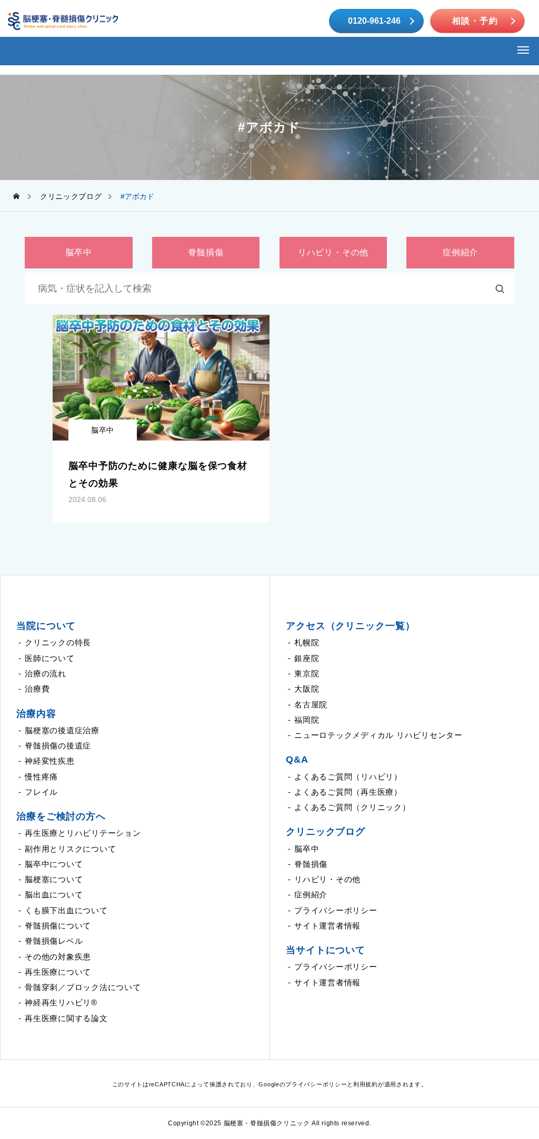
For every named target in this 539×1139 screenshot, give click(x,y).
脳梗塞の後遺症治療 (62, 730)
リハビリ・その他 (327, 879)
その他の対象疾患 (58, 956)
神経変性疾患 (50, 760)
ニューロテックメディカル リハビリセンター (378, 735)
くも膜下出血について (66, 910)
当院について (46, 626)
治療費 (37, 688)
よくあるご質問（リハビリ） (348, 776)
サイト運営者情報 (327, 925)
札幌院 (306, 642)
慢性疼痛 (41, 776)
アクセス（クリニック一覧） (350, 626)
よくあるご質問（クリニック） (352, 807)
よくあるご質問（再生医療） (348, 791)
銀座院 (306, 658)
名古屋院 (310, 704)
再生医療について (58, 971)
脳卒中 (102, 430)
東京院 (306, 673)
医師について (50, 658)
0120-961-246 (374, 20)
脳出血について (54, 894)
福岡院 (306, 719)
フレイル (41, 791)
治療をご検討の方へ (61, 816)
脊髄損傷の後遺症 (58, 745)
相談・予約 (475, 20)
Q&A (297, 759)
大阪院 (306, 688)
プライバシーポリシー (335, 910)
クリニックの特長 (58, 642)
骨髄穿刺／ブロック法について (83, 987)
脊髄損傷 (310, 864)
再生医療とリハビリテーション (83, 832)
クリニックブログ (325, 831)
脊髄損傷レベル (54, 940)
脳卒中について (54, 864)
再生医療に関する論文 (66, 1018)
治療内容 (36, 713)
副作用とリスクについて (70, 848)
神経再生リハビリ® (61, 1002)
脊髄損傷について (58, 925)
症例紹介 (310, 894)
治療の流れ (45, 673)
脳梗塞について (54, 879)
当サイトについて (325, 950)
